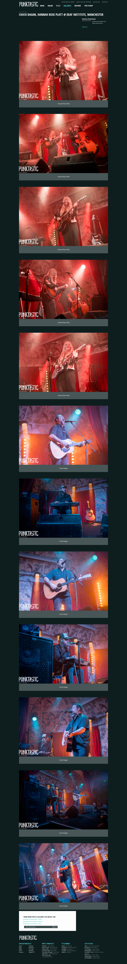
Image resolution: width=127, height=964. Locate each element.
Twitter (67, 946)
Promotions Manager (50, 952)
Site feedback (92, 958)
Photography (92, 950)
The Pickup (88, 5)
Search (55, 926)
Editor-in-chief (49, 947)
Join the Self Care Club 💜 (68, 2)
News (42, 5)
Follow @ (84, 27)
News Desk (49, 953)
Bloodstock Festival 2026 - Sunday (32, 919)
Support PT (31, 952)
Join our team (96, 2)
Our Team (31, 949)
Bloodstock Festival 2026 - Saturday (32, 921)
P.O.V (58, 5)
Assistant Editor (49, 950)
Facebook (69, 947)
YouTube (69, 950)
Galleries (67, 5)
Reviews (78, 5)
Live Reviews (92, 949)
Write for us (92, 955)
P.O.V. (20, 950)
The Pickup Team (46, 955)
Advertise (31, 950)
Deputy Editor (49, 949)
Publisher (48, 946)
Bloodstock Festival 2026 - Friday (32, 923)
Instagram (67, 949)
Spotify (66, 952)
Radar (50, 5)
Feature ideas (92, 956)
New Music (91, 947)
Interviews (31, 947)
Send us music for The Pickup (83, 2)
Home (20, 946)
